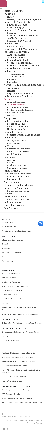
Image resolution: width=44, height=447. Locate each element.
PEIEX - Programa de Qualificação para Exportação (22, 402)
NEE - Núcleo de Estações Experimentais (18, 357)
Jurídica (5, 303)
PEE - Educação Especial (11, 394)
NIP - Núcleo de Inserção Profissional (16, 366)
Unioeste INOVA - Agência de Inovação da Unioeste (22, 323)
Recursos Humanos (9, 257)
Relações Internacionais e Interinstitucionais (20, 314)
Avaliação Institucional (11, 282)
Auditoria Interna (9, 278)
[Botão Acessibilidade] (43, 1)
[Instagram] (8, 429)
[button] (2, 414)
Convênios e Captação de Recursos (15, 286)
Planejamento (7, 261)
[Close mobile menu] (1, 8)
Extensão (5, 244)
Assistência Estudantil (11, 273)
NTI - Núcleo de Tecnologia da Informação (18, 361)
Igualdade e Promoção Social (13, 299)
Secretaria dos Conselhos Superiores (16, 231)
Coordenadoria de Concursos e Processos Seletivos (21, 332)
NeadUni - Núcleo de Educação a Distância (18, 353)
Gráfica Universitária (10, 340)
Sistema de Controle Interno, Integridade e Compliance (19, 308)
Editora (5, 336)
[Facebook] (4, 429)
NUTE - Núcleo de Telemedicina (14, 377)
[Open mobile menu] (3, 3)
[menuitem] (14, 10)
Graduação (6, 248)
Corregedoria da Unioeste (12, 290)
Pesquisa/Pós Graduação (11, 253)
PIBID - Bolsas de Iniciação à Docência (17, 398)
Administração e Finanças (12, 240)
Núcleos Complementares (12, 381)
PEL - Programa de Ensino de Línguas (16, 390)
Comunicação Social (10, 295)
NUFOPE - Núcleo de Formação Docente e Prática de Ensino (21, 371)
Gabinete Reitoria (9, 227)
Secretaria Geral (8, 222)
